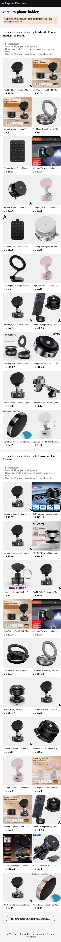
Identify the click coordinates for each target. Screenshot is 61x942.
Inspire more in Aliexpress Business (30, 918)
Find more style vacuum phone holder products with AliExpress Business (28, 20)
